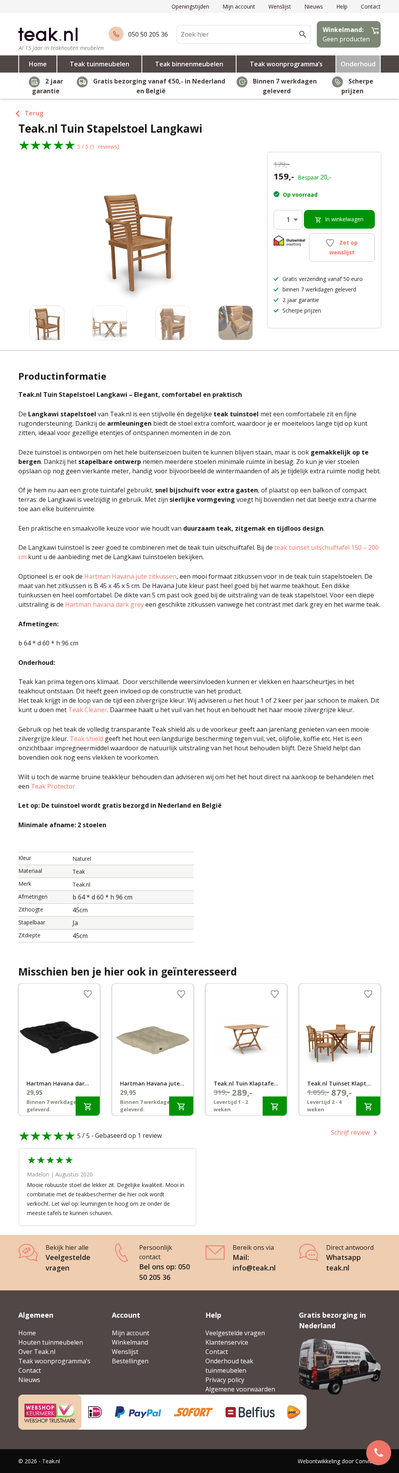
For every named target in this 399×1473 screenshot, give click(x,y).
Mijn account (238, 6)
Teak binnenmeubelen (189, 64)
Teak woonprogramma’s (286, 64)
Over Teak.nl (36, 1351)
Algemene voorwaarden (240, 1389)
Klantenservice (226, 1342)
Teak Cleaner (87, 709)
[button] (246, 237)
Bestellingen (130, 1361)
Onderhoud (358, 64)
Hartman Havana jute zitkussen (130, 576)
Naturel (81, 858)
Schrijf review (350, 1132)
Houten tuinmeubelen (50, 1342)
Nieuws (313, 6)
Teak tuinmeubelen (99, 64)
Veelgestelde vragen (235, 1333)
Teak (78, 871)
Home (38, 64)
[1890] (275, 1106)
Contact (371, 6)
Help (342, 6)
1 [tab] (199, 1117)
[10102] (368, 1106)
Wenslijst (279, 6)
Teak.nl (81, 884)
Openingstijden (190, 6)
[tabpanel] (59, 1049)
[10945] (88, 1106)
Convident (368, 1461)
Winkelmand (130, 1342)
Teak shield (86, 738)
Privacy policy (224, 1379)
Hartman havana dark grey (104, 604)
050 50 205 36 (148, 34)
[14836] (181, 1106)
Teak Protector (53, 786)
